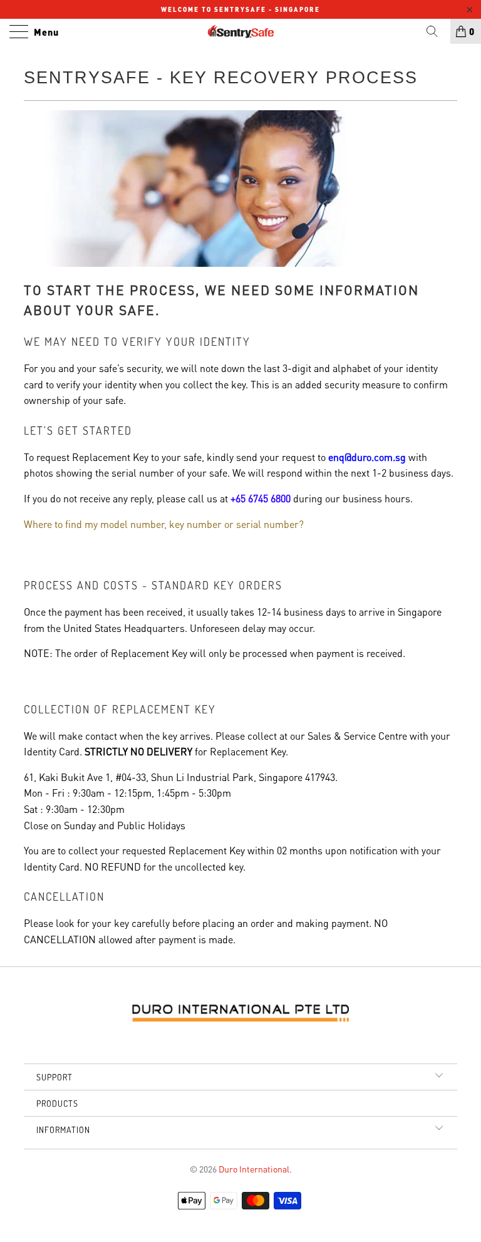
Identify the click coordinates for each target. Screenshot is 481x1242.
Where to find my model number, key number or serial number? (164, 523)
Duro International (254, 1168)
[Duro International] (240, 31)
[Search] (436, 31)
